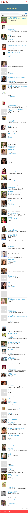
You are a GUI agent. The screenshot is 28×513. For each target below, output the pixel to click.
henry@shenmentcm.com (11, 465)
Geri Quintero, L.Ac (10, 381)
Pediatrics (22, 45)
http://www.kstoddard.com (11, 345)
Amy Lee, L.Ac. (10, 282)
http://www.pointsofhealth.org (11, 487)
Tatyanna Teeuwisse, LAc (11, 191)
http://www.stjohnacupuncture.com (12, 129)
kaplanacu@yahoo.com (10, 137)
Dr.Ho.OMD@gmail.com (11, 204)
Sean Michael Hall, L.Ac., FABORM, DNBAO (13, 435)
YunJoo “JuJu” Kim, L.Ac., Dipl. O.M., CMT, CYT (14, 52)
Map (26, 15)
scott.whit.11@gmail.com (11, 352)
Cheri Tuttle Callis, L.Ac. (11, 34)
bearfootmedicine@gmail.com (11, 503)
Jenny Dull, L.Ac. (10, 298)
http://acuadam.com (10, 294)
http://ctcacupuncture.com (11, 40)
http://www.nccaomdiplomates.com (12, 329)
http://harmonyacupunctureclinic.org (12, 81)
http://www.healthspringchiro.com (12, 431)
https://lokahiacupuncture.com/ (11, 187)
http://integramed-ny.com (11, 321)
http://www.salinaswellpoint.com (11, 64)
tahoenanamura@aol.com (11, 104)
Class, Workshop (10, 469)
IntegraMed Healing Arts (11, 315)
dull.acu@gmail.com (10, 302)
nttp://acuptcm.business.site (11, 394)
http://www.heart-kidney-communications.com (13, 171)
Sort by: (2, 15)
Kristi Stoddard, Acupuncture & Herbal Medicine (14, 341)
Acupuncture (9, 35)
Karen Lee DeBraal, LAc (11, 357)
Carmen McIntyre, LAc (10, 44)
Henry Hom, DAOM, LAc (11, 460)
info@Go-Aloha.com (10, 163)
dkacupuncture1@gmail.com (11, 422)
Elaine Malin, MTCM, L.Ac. (11, 259)
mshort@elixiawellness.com (11, 29)
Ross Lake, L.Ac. (10, 306)
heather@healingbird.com (11, 221)
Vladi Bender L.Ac (10, 474)
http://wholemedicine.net (11, 449)
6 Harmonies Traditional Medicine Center (13, 68)
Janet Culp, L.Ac (10, 453)
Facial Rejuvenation (21, 260)
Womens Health (10, 18)
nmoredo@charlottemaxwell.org (11, 96)
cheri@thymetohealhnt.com (11, 39)
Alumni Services (13, 511)
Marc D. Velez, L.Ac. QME (11, 499)
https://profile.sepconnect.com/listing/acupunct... (13, 105)
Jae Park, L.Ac (10, 85)
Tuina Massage (18, 408)
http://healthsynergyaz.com (11, 121)
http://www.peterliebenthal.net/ (11, 255)
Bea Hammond (9, 76)
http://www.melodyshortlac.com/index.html (12, 30)
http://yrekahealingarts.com (11, 385)
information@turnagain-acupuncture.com (12, 402)
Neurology (21, 77)
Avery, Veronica (10, 373)
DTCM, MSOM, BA (10, 468)
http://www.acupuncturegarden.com (12, 369)
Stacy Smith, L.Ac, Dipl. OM (11, 482)
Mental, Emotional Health (20, 18)
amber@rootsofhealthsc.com (11, 146)
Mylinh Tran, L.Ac (10, 427)
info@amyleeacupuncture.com (11, 286)
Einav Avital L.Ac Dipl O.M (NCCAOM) (12, 234)
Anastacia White (10, 242)
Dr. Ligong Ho (9, 200)
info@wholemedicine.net (11, 448)
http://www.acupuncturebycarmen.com (12, 48)
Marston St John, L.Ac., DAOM (11, 125)
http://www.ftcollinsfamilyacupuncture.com (12, 230)
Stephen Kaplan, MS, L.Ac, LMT (12, 133)
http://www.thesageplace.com (11, 114)
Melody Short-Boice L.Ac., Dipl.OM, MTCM (13, 25)
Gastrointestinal (13, 77)
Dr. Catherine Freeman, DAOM (11, 365)
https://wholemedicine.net (11, 196)
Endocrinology (21, 350)
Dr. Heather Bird (10, 217)
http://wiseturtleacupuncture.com (11, 361)
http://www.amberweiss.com (11, 147)
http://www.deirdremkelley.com (11, 423)
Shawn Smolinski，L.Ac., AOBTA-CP (12, 333)
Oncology (18, 350)
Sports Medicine (23, 316)
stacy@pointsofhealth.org (11, 486)
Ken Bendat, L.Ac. (10, 175)
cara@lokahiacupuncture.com (11, 186)
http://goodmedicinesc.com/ (11, 337)
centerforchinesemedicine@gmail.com (12, 180)
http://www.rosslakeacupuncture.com (12, 311)
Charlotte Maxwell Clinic (11, 91)
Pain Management (14, 18)
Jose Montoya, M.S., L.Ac (11, 116)
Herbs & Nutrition (14, 134)
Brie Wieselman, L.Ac (10, 167)
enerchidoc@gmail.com (10, 320)
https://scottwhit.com (10, 353)
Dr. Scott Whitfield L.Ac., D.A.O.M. (12, 349)
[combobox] (22, 13)
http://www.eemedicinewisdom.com (12, 247)
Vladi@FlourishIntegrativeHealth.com (12, 478)
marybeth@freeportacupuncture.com (12, 153)
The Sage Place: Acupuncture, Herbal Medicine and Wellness (15, 109)
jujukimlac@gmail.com (10, 56)
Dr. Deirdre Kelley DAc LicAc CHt (12, 419)
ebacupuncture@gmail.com (11, 439)
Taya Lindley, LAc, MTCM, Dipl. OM (12, 17)
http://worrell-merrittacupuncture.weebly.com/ (13, 495)
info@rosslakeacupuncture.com (11, 310)
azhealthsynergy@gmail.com (11, 120)
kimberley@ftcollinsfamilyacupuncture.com (13, 229)
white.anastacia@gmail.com (11, 246)
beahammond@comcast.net (11, 80)
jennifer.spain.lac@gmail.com (11, 212)
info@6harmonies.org (10, 73)
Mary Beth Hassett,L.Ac (11, 149)
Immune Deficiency (14, 218)
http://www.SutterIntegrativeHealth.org (12, 504)
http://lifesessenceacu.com (11, 238)
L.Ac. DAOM (9, 389)
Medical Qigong (10, 110)
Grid (24, 15)
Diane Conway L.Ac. (10, 398)
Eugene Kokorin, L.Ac (10, 275)
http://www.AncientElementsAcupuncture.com (13, 213)
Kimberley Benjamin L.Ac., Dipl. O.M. (12, 225)
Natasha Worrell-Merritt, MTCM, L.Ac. (13, 491)
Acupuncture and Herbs (11, 412)
